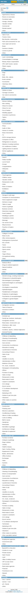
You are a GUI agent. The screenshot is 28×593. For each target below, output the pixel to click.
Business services (7, 209)
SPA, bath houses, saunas (10, 64)
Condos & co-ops (7, 550)
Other (4, 30)
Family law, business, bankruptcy (11, 318)
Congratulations (6, 166)
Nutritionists (5, 285)
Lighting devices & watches (10, 148)
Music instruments (7, 132)
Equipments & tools (8, 451)
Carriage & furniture (8, 92)
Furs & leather (6, 110)
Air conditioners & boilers (9, 146)
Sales (4, 460)
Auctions (4, 463)
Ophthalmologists (7, 289)
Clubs (4, 184)
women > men (6, 582)
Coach (4, 251)
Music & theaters (7, 186)
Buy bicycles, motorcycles (9, 39)
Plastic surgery (6, 66)
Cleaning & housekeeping (9, 338)
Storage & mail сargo (8, 195)
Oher (3, 97)
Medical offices (6, 262)
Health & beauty (7, 447)
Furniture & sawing (7, 372)
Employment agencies (8, 539)
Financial (4, 568)
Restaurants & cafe (7, 182)
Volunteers (5, 397)
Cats (3, 75)
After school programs (8, 238)
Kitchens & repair (7, 202)
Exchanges (5, 458)
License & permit (7, 50)
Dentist (4, 269)
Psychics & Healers (7, 227)
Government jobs (7, 541)
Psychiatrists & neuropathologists (11, 296)
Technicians (5, 390)
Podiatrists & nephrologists (10, 294)
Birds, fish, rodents (7, 77)
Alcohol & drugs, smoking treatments (13, 276)
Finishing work (6, 408)
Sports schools (6, 247)
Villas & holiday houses (9, 559)
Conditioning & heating (8, 413)
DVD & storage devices (9, 137)
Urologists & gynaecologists (10, 298)
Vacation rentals (7, 23)
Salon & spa (5, 354)
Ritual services (6, 225)
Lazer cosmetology (7, 57)
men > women (6, 579)
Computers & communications (11, 197)
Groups (4, 164)
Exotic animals (6, 79)
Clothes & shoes (7, 90)
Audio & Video (6, 128)
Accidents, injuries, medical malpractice (13, 329)
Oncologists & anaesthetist (10, 287)
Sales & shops (6, 375)
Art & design (5, 384)
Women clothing (7, 101)
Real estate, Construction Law (11, 323)
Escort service (6, 386)
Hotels (4, 356)
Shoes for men (6, 108)
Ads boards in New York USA (14, 590)
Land (3, 557)
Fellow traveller (6, 159)
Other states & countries (9, 400)
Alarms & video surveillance (10, 415)
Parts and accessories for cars (11, 41)
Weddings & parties (8, 215)
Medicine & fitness (7, 363)
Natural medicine (7, 267)
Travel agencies (6, 175)
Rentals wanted (6, 28)
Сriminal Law (6, 316)
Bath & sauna (6, 420)
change (25, 0)
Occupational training (8, 256)
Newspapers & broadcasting (10, 368)
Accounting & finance (8, 352)
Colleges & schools (7, 233)
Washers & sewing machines (10, 144)
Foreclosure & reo (7, 571)
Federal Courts (6, 327)
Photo (4, 126)
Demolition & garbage (8, 427)
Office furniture (6, 456)
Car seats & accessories (9, 95)
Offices (4, 370)
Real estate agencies (8, 566)
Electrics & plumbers (8, 411)
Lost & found (6, 162)
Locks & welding (7, 417)
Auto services (6, 343)
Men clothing (6, 103)
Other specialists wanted (9, 535)
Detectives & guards (8, 211)
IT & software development (10, 388)
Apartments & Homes (8, 14)
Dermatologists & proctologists (11, 280)
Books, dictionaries (7, 453)
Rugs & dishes (6, 442)
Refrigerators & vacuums (9, 142)
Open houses (6, 555)
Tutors (4, 245)
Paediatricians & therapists (10, 292)
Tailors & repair (6, 204)
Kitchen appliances (7, 151)
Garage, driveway (7, 21)
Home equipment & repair (9, 199)
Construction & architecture (10, 345)
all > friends (5, 584)
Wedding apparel (7, 112)
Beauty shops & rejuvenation (10, 61)
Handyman (5, 422)
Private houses (6, 552)
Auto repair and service (9, 44)
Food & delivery (6, 213)
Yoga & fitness (6, 254)
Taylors (4, 117)
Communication (6, 123)
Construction (6, 406)
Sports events (6, 249)
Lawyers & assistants (8, 381)
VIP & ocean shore (7, 561)
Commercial (5, 26)
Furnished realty (7, 19)
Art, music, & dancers (8, 365)
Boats (4, 46)
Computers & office (7, 139)
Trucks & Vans (6, 37)
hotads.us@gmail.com (18, 591)
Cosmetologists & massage (10, 59)
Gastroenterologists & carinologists (12, 282)
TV (3, 135)
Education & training (8, 347)
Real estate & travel (8, 379)
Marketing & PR (6, 393)
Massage (5, 220)
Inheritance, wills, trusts (9, 325)
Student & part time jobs (9, 395)
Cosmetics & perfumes (8, 115)
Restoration (5, 424)
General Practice (7, 332)
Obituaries (5, 168)
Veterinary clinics (7, 84)
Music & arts (6, 235)
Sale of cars (5, 34)
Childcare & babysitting (9, 336)
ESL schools (5, 242)
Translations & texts (8, 218)
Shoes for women (7, 106)
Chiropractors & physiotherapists (11, 278)
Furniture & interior (7, 437)
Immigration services (8, 305)
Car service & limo (7, 222)
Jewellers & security (8, 359)
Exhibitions (5, 189)
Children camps (6, 177)
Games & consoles (7, 130)
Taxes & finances (7, 307)
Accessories (5, 81)
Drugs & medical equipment (10, 265)
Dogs (3, 72)
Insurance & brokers (8, 309)
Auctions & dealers (7, 48)
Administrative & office (8, 361)
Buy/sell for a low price (8, 548)
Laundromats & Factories (9, 349)
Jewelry (4, 444)
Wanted (4, 573)
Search (4, 157)
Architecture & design (8, 429)
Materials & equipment (8, 431)
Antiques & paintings (8, 440)
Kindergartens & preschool (10, 240)
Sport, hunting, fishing (8, 449)
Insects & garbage (7, 206)
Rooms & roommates (8, 17)
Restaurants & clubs (8, 377)
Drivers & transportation (9, 340)
